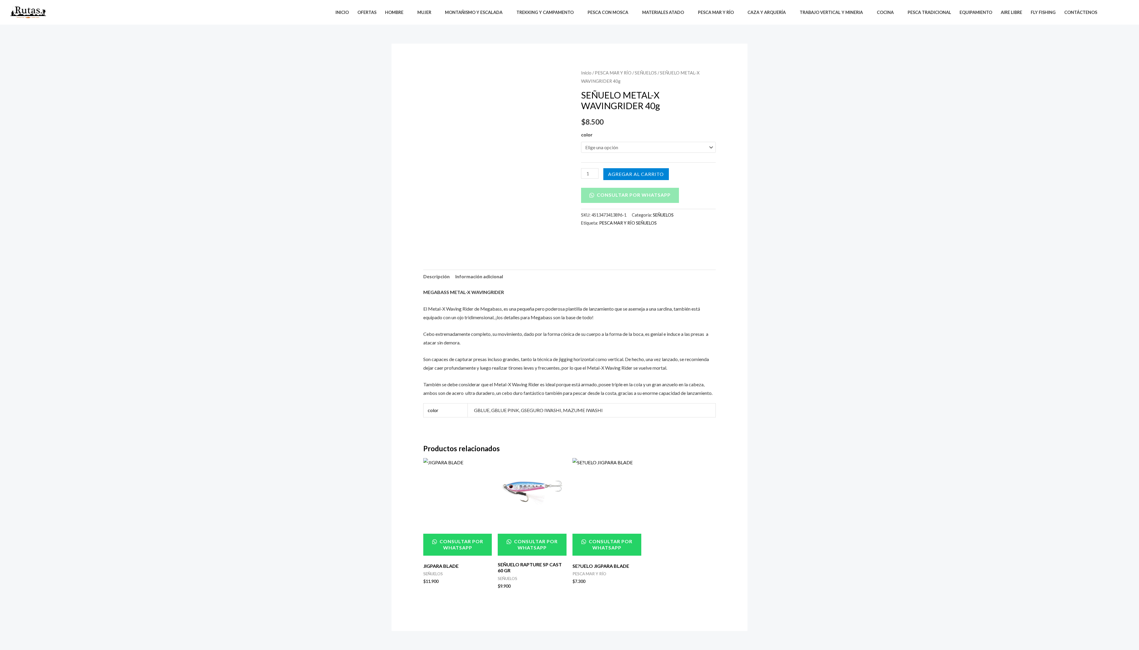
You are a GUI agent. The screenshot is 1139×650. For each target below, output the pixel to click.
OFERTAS (366, 12)
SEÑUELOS (646, 72)
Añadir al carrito (636, 174)
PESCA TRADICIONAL (929, 12)
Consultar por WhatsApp (633, 195)
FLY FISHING (1043, 12)
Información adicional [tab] (479, 276)
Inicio (586, 72)
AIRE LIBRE (1011, 12)
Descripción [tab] (436, 276)
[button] (1110, 12)
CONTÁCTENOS (1080, 12)
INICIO (342, 12)
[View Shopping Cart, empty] (1124, 12)
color (587, 134)
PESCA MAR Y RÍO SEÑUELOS (628, 222)
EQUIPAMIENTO (976, 12)
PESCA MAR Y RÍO (613, 72)
